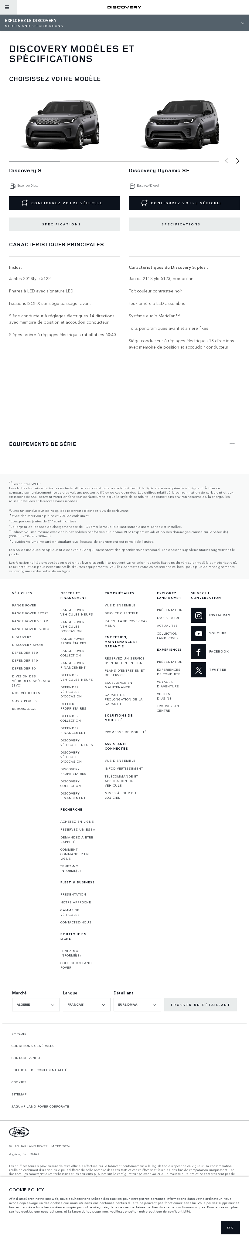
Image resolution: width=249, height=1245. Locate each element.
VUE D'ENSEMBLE (120, 605)
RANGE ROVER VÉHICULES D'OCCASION (72, 626)
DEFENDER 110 (25, 660)
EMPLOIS (19, 1033)
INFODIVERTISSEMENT (124, 768)
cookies (27, 1211)
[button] (238, 160)
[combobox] (36, 1004)
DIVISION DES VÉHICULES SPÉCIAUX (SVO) (31, 680)
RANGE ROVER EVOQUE (32, 629)
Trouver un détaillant (200, 1005)
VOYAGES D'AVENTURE (168, 684)
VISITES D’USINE (164, 696)
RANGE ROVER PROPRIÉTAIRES (73, 640)
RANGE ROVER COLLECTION (72, 653)
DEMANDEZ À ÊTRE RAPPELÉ (76, 839)
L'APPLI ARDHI (169, 618)
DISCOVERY (22, 637)
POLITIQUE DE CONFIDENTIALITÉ (39, 1070)
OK (230, 1228)
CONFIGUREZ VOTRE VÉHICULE (67, 203)
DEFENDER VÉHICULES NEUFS (76, 677)
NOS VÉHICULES (26, 693)
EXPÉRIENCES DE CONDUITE (169, 671)
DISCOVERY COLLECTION (70, 783)
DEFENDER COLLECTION (70, 718)
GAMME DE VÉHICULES (70, 912)
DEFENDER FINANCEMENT (73, 730)
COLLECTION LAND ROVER (76, 965)
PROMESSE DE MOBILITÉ (126, 732)
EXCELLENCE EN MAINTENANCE (118, 684)
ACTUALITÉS (167, 625)
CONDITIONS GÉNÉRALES (33, 1046)
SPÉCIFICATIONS (61, 224)
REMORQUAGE (24, 709)
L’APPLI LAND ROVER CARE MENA (127, 623)
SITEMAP (19, 1094)
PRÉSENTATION (73, 894)
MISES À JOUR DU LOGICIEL (120, 795)
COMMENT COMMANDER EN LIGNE (74, 854)
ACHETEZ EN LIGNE (77, 821)
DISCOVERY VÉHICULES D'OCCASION (71, 757)
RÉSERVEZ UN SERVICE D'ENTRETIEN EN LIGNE (125, 660)
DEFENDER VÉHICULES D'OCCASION (71, 691)
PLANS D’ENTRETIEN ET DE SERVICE (125, 672)
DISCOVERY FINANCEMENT (73, 795)
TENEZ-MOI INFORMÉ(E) (70, 868)
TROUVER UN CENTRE (168, 708)
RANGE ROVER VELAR (30, 621)
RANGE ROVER (24, 605)
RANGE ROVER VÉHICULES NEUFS (76, 612)
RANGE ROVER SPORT (30, 613)
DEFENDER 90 (24, 668)
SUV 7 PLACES (24, 701)
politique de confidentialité (169, 1211)
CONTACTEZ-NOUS (76, 922)
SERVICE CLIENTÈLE (121, 613)
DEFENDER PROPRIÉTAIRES (73, 706)
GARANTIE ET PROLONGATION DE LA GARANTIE (124, 699)
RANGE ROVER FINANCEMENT (73, 665)
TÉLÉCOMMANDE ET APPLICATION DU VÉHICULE (121, 781)
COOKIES (19, 1082)
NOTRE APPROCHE (75, 902)
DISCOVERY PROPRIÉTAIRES (73, 771)
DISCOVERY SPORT (28, 645)
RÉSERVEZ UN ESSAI (78, 829)
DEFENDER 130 (25, 652)
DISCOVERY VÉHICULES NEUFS (76, 742)
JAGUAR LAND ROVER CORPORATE (40, 1106)
